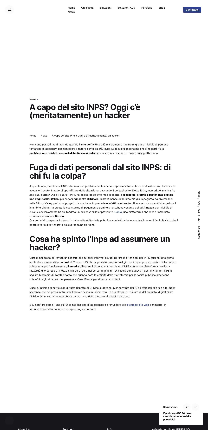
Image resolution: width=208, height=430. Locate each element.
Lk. (198, 203)
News (32, 99)
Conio (118, 212)
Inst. (198, 194)
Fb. (198, 220)
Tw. (198, 211)
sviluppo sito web (138, 304)
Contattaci (192, 9)
